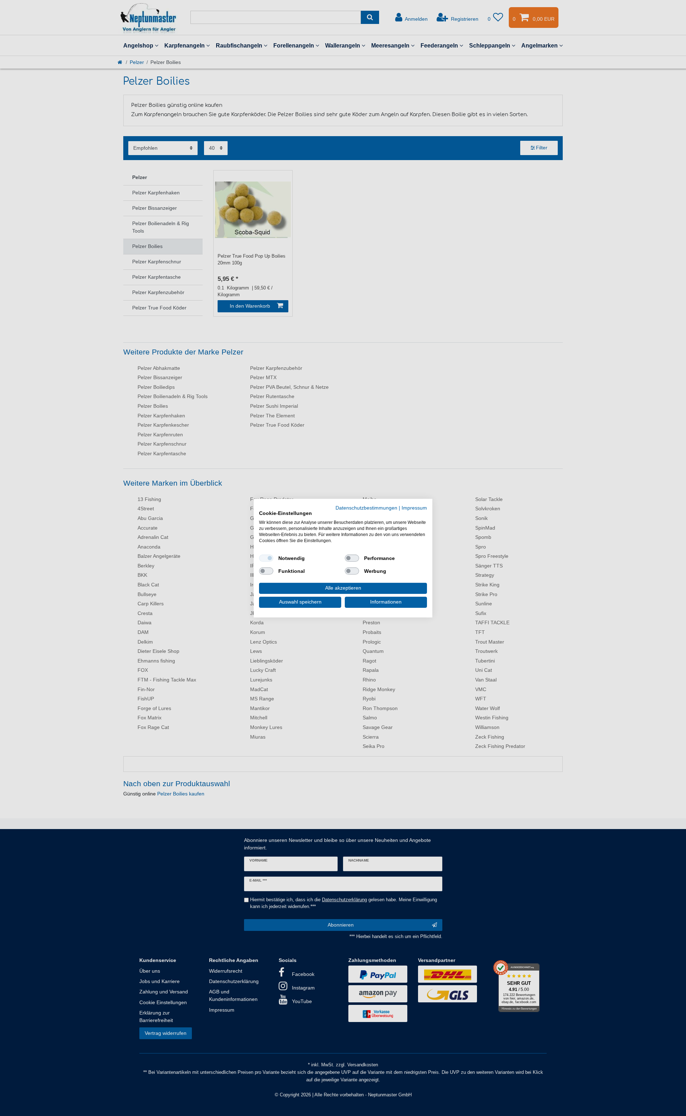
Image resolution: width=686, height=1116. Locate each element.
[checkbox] (266, 558)
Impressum (414, 507)
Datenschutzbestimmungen (366, 507)
